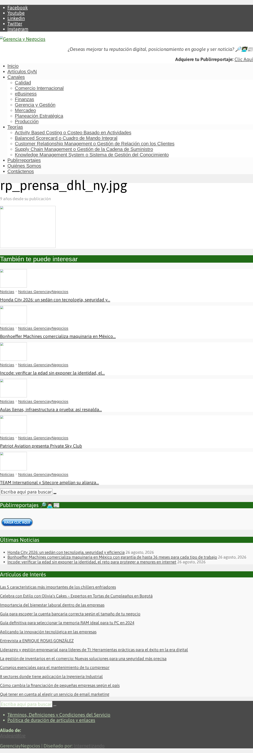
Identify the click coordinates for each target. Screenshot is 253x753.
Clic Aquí (243, 59)
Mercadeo (25, 110)
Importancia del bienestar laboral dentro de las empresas (52, 605)
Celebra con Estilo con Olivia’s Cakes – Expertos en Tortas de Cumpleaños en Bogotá (76, 595)
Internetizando (89, 745)
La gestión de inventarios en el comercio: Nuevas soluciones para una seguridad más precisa (83, 658)
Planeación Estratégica (39, 115)
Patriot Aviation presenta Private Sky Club (41, 445)
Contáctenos (20, 171)
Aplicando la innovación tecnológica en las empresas (48, 631)
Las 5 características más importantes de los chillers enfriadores (58, 587)
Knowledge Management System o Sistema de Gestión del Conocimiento (92, 154)
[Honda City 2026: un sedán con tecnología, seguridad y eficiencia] (13, 286)
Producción (27, 121)
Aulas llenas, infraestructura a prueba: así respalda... (51, 409)
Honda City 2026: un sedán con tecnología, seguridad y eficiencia (66, 552)
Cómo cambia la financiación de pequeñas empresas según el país (60, 685)
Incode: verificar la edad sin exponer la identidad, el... (52, 372)
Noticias (7, 291)
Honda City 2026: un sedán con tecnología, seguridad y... (55, 299)
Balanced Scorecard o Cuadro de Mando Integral (66, 138)
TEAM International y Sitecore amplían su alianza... (49, 482)
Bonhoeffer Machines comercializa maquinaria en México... (58, 336)
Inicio (13, 66)
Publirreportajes (24, 160)
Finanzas (24, 99)
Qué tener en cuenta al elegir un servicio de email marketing (54, 694)
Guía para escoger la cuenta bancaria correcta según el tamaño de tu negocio (70, 613)
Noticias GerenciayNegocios (43, 291)
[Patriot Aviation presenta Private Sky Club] (13, 432)
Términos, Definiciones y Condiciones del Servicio (58, 714)
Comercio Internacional (39, 88)
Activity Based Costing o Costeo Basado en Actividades (73, 132)
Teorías (15, 127)
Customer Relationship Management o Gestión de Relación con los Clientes (94, 143)
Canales (16, 77)
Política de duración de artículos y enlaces (51, 720)
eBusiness (26, 93)
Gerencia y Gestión (35, 104)
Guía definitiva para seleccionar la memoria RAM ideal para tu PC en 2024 (67, 622)
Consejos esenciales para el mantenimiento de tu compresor (54, 667)
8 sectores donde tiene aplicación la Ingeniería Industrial (51, 676)
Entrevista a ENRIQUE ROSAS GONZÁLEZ (37, 640)
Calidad (23, 82)
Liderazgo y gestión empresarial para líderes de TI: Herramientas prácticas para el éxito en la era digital (94, 649)
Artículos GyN (22, 71)
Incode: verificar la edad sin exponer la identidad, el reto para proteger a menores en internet (91, 561)
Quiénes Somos (24, 165)
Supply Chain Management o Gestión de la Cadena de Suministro (84, 149)
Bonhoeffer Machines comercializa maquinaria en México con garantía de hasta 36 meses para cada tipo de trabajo (112, 557)
